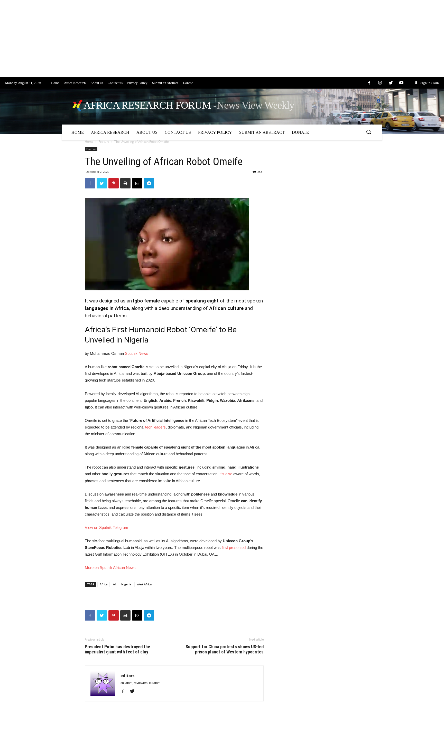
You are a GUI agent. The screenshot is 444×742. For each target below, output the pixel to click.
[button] (368, 132)
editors (127, 675)
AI (114, 584)
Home (89, 141)
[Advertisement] (154, 41)
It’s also (225, 474)
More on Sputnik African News (110, 567)
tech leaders (155, 427)
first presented (234, 547)
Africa (103, 584)
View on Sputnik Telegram (106, 527)
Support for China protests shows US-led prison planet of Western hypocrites (225, 649)
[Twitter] (134, 692)
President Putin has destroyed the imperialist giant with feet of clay (117, 649)
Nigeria (126, 584)
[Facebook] (125, 692)
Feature (103, 141)
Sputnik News (136, 353)
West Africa (144, 584)
